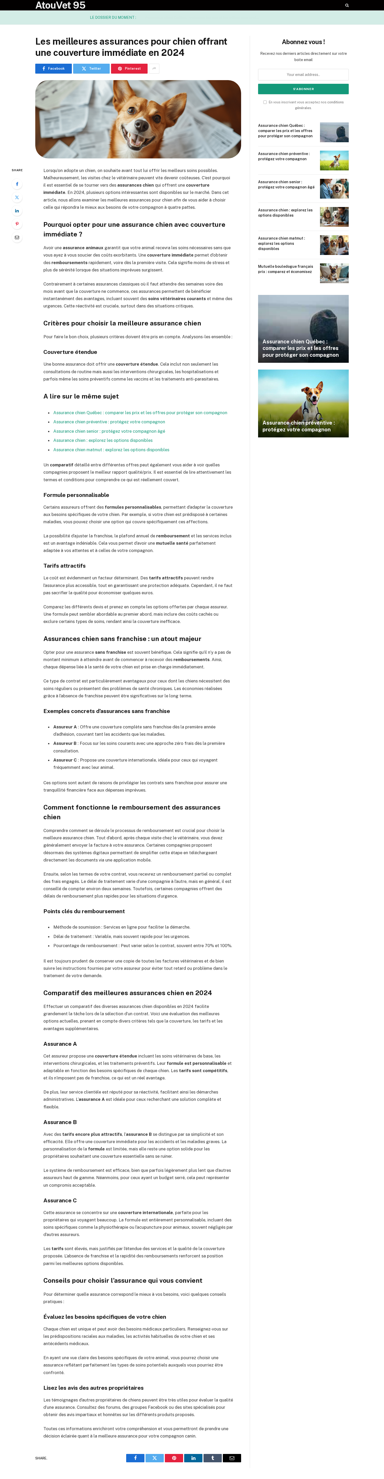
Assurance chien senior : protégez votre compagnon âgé (109, 431)
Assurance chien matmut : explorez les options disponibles (111, 449)
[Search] (346, 5)
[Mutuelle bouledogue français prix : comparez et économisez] (334, 273)
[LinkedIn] (17, 210)
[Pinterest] (17, 224)
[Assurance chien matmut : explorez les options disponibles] (334, 245)
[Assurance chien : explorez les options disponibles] (334, 217)
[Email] (17, 237)
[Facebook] (17, 184)
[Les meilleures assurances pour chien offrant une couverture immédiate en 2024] (138, 119)
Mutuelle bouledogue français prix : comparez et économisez (285, 269)
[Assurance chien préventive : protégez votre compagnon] (334, 160)
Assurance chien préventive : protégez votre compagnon (218, 17)
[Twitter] (17, 197)
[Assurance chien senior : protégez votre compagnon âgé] (334, 189)
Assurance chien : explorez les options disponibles (103, 440)
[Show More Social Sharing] (154, 69)
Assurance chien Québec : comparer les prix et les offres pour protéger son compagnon (140, 412)
